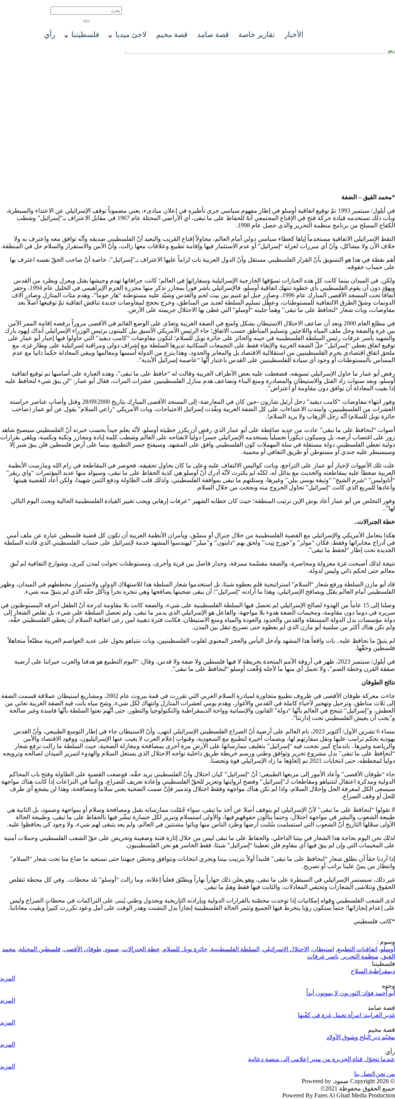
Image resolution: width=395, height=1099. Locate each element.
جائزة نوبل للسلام (185, 949)
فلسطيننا (85, 34)
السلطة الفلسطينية (235, 949)
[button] (86, 21)
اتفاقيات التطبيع (357, 949)
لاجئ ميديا (131, 34)
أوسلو (387, 949)
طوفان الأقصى (82, 949)
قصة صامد (213, 34)
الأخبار (293, 34)
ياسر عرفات (323, 956)
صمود (112, 949)
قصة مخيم (171, 34)
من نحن (385, 1073)
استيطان (323, 949)
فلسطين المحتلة (40, 949)
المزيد (7, 978)
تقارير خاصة (256, 34)
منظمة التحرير (360, 956)
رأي (49, 34)
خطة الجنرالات (141, 949)
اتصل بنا (364, 1073)
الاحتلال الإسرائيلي (286, 949)
